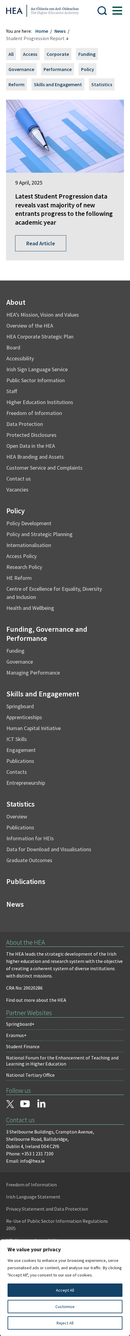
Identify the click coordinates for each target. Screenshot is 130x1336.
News (60, 31)
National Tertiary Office (30, 1075)
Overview (16, 816)
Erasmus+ (16, 1035)
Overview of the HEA (29, 325)
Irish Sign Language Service (37, 369)
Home (41, 31)
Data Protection (24, 423)
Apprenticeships (24, 717)
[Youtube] (25, 1104)
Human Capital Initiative (33, 728)
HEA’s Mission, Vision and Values (42, 314)
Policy (87, 69)
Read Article (40, 243)
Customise (65, 1306)
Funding (87, 54)
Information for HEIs (30, 838)
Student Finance (23, 1046)
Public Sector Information (35, 380)
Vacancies (17, 489)
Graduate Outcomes (29, 860)
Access (30, 54)
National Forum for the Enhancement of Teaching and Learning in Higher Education (62, 1061)
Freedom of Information (34, 413)
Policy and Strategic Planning (39, 534)
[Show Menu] (117, 10)
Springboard (20, 706)
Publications (20, 760)
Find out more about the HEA (36, 1000)
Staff (11, 391)
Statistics (101, 84)
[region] (65, 1287)
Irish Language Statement (33, 1197)
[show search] (102, 10)
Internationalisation (28, 545)
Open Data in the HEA (30, 445)
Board (13, 347)
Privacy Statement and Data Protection (47, 1209)
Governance (21, 69)
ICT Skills (16, 739)
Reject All (65, 1323)
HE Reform (19, 577)
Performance (58, 69)
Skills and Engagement (58, 84)
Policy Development (28, 523)
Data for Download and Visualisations (48, 849)
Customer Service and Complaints (44, 467)
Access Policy (21, 555)
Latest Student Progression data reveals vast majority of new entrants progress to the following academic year (64, 209)
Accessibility (20, 358)
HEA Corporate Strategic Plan (39, 336)
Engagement (21, 749)
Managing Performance (33, 672)
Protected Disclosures (31, 434)
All (11, 54)
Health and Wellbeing (30, 607)
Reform (16, 84)
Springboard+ (20, 1024)
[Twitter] (10, 1105)
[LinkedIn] (41, 1103)
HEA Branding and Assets (35, 456)
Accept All (65, 1290)
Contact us (18, 478)
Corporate (58, 54)
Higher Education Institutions (39, 402)
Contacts (16, 771)
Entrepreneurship (25, 782)
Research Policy (24, 566)
